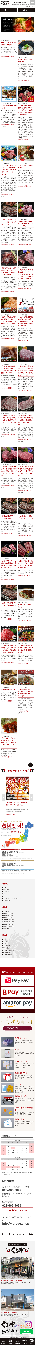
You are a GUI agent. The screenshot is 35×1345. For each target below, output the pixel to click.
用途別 (7, 13)
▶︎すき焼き (5, 941)
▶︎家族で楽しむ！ (7, 948)
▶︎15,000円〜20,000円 (8, 922)
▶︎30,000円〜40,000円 (8, 926)
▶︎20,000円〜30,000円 (8, 924)
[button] (31, 797)
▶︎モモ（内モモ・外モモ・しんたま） (12, 898)
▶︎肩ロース (5, 894)
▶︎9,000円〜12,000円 (7, 917)
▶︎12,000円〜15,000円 (8, 920)
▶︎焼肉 (4, 939)
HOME (3, 13)
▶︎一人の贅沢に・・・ (8, 946)
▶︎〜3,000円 (5, 911)
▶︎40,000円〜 (5, 928)
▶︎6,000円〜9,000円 (7, 915)
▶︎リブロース (5, 892)
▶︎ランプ (4, 896)
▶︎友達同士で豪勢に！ (8, 952)
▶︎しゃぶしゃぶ (6, 943)
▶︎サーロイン (5, 889)
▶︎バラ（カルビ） (7, 900)
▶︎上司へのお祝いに (7, 954)
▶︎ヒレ (4, 887)
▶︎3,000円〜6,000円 (7, 913)
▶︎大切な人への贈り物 (8, 950)
